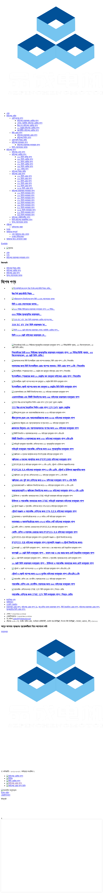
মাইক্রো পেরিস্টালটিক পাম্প (21, 217)
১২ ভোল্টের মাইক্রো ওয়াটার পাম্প (28, 128)
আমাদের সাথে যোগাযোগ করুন (16, 239)
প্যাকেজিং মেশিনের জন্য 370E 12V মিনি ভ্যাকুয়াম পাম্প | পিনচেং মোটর (42, 594)
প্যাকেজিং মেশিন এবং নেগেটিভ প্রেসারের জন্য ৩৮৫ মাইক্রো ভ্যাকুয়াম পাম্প (43, 584)
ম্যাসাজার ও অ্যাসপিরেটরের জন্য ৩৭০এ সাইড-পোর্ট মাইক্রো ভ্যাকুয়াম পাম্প (43, 521)
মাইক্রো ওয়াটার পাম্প (19, 154)
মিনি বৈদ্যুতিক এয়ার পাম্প (69, 607)
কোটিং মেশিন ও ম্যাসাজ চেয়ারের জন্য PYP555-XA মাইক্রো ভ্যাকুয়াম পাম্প (44, 532)
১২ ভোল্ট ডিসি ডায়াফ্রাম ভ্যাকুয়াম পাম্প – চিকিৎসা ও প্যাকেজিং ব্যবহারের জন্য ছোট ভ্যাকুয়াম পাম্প (53, 563)
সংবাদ (8, 229)
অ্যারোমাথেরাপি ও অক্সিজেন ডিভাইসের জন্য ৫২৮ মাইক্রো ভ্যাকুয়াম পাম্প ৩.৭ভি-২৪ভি (48, 490)
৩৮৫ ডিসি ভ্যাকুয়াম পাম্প (25, 203)
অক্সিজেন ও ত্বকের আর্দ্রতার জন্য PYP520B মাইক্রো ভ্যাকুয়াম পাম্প (41, 459)
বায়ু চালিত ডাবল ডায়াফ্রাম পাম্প (49, 607)
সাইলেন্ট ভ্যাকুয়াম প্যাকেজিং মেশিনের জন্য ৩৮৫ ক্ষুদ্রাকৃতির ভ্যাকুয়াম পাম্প (42, 449)
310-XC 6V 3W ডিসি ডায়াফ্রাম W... (29, 324)
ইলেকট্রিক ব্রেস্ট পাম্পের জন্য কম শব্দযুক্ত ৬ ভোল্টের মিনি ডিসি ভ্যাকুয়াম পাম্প (44, 386)
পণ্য (7, 255)
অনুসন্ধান (4, 631)
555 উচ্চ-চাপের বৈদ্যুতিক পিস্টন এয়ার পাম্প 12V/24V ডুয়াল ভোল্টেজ (41, 407)
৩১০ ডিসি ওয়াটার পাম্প (25, 161)
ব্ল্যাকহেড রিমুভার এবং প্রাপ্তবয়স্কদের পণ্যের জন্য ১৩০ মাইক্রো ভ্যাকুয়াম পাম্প (45, 428)
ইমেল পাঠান (5, 792)
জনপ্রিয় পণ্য (10, 599)
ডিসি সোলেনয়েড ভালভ (19, 147)
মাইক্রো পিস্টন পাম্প (24, 137)
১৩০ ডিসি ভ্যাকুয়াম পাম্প (25, 195)
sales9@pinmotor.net (22, 619)
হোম (7, 113)
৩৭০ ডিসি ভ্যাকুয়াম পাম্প (25, 200)
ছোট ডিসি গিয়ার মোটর (19, 140)
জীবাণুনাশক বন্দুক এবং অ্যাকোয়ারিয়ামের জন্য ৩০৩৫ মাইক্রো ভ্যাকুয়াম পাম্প (43, 417)
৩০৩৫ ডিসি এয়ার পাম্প (25, 188)
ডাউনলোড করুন (17, 227)
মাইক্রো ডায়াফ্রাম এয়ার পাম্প (27, 135)
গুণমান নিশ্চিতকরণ (18, 236)
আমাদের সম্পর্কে (11, 232)
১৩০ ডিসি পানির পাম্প (24, 157)
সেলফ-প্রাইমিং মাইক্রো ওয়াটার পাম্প (29, 123)
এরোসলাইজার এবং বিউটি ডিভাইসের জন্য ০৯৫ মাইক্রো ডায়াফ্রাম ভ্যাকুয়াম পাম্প (45, 397)
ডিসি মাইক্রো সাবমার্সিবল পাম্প (22, 219)
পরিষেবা (9, 224)
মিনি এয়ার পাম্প (17, 133)
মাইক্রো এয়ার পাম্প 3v (29, 607)
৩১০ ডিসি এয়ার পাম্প (24, 181)
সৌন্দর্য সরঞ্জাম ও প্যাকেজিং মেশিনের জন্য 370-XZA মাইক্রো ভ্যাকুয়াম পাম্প (44, 511)
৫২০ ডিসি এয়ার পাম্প (24, 186)
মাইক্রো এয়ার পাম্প (18, 174)
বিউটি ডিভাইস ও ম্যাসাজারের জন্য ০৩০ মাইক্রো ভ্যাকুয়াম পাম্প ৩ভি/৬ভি (42, 438)
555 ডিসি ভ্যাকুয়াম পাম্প (25, 215)
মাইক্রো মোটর (11, 116)
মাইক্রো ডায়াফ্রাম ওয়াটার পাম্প (27, 120)
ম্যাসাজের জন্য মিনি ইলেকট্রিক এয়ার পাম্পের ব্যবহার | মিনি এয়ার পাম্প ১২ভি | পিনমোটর (48, 365)
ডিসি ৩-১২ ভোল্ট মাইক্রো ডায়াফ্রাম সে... (29, 335)
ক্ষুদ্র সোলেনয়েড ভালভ (20, 222)
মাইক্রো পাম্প (11, 149)
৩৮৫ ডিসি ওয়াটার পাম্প (25, 159)
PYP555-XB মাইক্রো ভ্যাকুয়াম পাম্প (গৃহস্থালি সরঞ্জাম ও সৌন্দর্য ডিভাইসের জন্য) (47, 542)
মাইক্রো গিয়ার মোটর (19, 171)
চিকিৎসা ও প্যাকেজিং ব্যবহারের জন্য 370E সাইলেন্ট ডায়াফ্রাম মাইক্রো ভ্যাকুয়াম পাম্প (48, 500)
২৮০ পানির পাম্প (22, 169)
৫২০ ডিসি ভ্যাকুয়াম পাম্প (25, 207)
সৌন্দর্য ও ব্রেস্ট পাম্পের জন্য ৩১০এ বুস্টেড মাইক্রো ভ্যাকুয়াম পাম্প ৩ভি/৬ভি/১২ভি (46, 573)
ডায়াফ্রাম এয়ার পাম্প (13, 607)
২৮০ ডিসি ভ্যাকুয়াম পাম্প (25, 198)
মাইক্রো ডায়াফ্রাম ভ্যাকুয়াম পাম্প (28, 145)
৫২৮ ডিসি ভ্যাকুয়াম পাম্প (25, 212)
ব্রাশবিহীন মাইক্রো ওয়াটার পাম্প (28, 130)
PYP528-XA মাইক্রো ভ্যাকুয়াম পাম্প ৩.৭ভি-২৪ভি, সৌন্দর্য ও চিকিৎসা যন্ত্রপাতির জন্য (48, 469)
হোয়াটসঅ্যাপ (5, 795)
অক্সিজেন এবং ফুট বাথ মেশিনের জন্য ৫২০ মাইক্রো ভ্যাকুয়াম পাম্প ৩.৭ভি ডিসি (44, 480)
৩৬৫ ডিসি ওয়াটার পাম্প (25, 166)
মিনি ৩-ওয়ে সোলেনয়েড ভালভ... (25, 304)
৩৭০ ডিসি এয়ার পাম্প (24, 183)
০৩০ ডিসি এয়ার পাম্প (24, 176)
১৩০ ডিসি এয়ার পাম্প (24, 178)
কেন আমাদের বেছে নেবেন (20, 234)
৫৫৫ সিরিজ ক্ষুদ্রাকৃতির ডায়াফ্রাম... (26, 314)
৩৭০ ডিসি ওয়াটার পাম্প (25, 164)
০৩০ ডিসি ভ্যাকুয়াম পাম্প (25, 193)
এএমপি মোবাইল (11, 604)
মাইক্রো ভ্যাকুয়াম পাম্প (20, 142)
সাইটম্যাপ (9, 602)
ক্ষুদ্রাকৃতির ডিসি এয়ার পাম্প (15, 609)
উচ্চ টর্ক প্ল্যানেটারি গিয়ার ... (23, 293)
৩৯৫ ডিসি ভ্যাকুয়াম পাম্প (25, 205)
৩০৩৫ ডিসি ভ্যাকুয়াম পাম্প (26, 210)
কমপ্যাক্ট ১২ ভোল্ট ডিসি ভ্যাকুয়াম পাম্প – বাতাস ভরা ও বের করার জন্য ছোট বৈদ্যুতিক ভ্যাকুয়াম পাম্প (53, 552)
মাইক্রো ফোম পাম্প (18, 152)
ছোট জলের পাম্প (17, 118)
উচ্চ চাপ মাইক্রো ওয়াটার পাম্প (27, 125)
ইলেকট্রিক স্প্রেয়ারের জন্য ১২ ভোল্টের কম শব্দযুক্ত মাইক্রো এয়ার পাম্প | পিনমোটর (46, 376)
